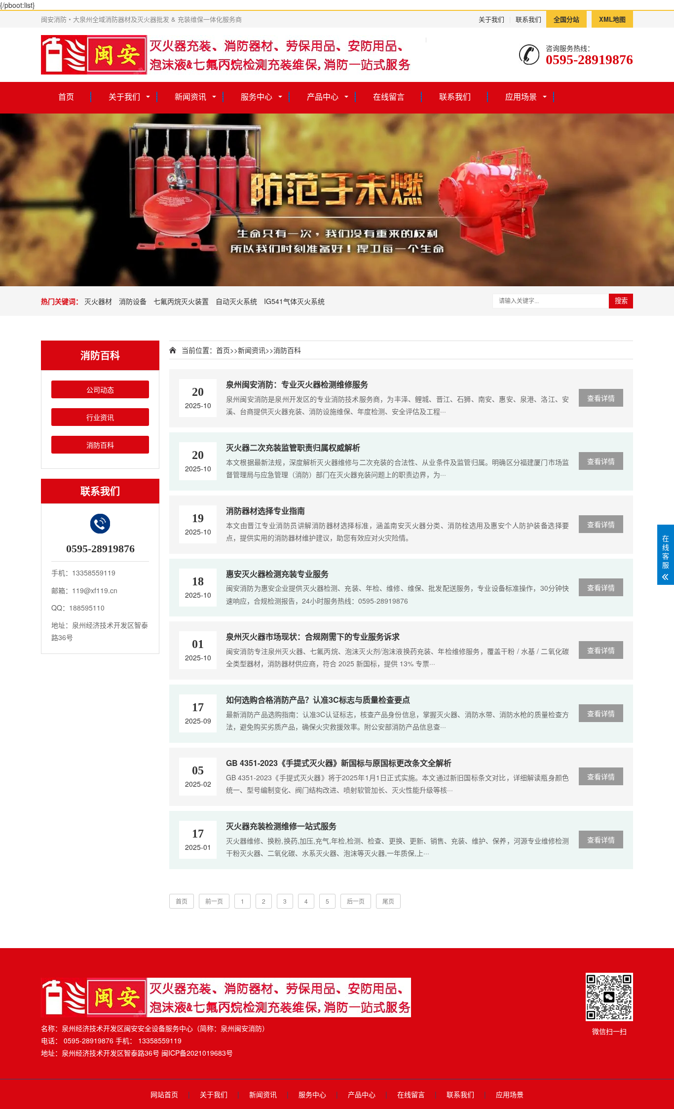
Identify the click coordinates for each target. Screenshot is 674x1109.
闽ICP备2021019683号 (197, 1053)
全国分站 (566, 19)
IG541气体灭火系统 (294, 301)
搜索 (621, 301)
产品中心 (322, 96)
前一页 (214, 901)
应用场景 (521, 96)
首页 (66, 96)
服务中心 (256, 96)
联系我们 (528, 19)
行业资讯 (100, 417)
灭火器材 (98, 301)
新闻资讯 (190, 96)
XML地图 (612, 19)
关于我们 (491, 19)
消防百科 (100, 445)
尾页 (388, 901)
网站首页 (164, 1094)
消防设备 (133, 301)
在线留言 (389, 96)
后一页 (356, 901)
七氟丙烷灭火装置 (181, 301)
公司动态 (100, 389)
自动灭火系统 (236, 301)
